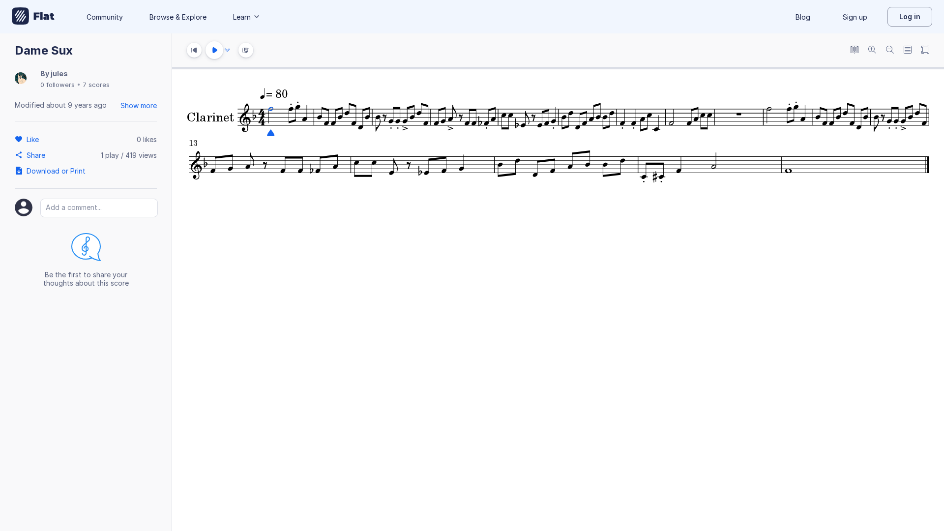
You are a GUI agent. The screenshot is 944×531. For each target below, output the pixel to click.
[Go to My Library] (33, 16)
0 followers (57, 84)
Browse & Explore (177, 17)
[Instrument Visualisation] (245, 50)
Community (105, 17)
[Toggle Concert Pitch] (854, 50)
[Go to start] (194, 50)
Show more (138, 105)
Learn (242, 17)
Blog (803, 17)
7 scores (96, 84)
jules (59, 73)
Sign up (855, 17)
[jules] (21, 79)
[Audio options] (227, 50)
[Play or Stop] (214, 50)
